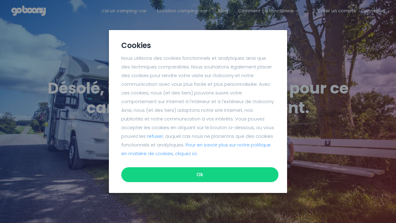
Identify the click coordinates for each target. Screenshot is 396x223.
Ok (199, 174)
